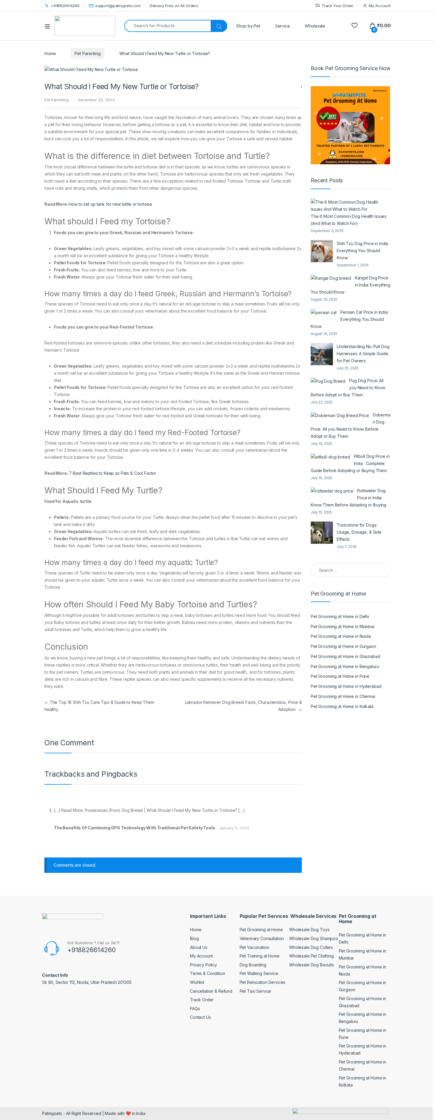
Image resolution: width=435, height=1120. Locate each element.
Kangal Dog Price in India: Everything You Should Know (350, 285)
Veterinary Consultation (262, 938)
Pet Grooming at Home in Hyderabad (346, 686)
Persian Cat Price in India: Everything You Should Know (350, 319)
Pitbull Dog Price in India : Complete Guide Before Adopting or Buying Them (350, 463)
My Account (380, 5)
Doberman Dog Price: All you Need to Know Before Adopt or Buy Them (351, 425)
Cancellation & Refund (211, 991)
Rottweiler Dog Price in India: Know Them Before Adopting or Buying (348, 497)
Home (50, 53)
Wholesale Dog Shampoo (313, 938)
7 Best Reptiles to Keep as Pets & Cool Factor (112, 473)
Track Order (201, 999)
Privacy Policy (203, 964)
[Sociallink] (44, 995)
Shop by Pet (248, 25)
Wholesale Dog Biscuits (311, 964)
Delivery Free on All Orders (174, 5)
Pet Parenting (87, 53)
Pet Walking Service (259, 973)
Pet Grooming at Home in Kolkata (342, 706)
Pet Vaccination (254, 947)
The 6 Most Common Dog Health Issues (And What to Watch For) (348, 220)
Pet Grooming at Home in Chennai (343, 696)
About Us (198, 947)
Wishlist (197, 982)
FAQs (195, 1008)
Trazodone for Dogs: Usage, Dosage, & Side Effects (359, 532)
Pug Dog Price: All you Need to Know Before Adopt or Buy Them (348, 387)
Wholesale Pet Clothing (311, 955)
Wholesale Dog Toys (309, 929)
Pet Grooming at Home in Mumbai (342, 626)
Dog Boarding (253, 964)
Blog (194, 938)
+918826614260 (65, 5)
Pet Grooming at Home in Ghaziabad (345, 656)
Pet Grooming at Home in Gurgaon (343, 646)
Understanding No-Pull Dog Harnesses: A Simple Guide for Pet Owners (363, 353)
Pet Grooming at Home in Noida (341, 636)
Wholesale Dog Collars (311, 947)
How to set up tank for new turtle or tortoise (110, 204)
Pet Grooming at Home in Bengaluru (345, 666)
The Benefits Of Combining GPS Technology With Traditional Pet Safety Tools (134, 827)
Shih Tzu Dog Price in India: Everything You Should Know (363, 250)
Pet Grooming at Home (261, 929)
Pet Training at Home (260, 955)
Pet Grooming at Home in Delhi (340, 616)
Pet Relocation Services (263, 982)
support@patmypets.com (118, 5)
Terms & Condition (207, 973)
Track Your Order (337, 5)
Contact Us (200, 1017)
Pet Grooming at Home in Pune (340, 676)
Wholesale (315, 25)
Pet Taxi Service (255, 991)
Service (282, 25)
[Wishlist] (354, 25)
